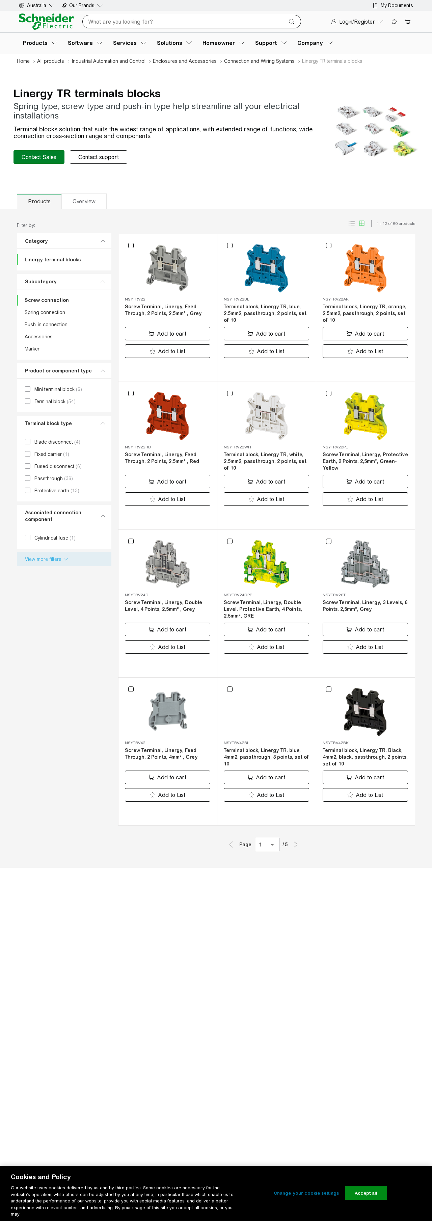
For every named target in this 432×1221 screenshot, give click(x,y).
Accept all (366, 1192)
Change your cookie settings (306, 1192)
